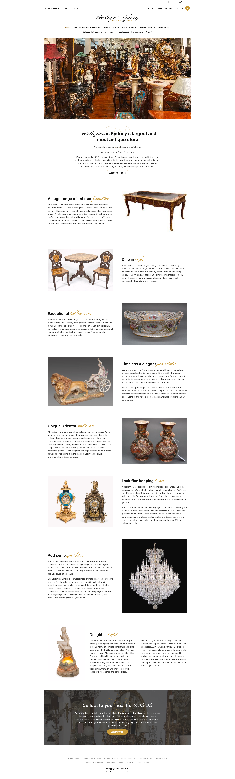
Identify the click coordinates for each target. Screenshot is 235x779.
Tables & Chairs (164, 27)
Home (67, 27)
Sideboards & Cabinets (92, 32)
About (74, 27)
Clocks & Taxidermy (111, 27)
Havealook (124, 772)
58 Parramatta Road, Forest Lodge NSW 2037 (65, 8)
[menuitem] (70, 758)
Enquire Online (117, 732)
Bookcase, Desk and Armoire (131, 32)
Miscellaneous (110, 32)
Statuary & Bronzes (129, 27)
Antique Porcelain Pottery (89, 27)
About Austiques (117, 173)
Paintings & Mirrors (147, 27)
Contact (148, 32)
